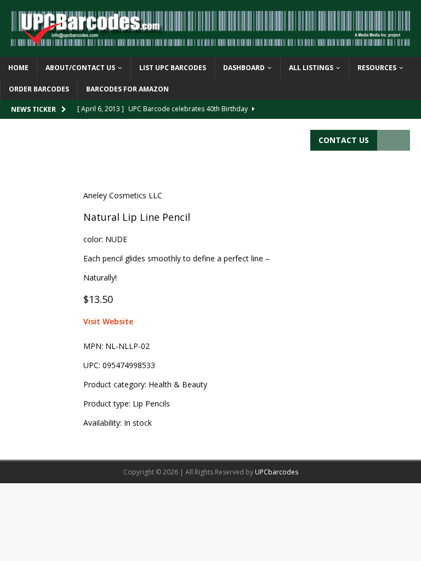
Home (18, 67)
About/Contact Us (80, 67)
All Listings (311, 67)
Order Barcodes (39, 89)
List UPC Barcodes (172, 67)
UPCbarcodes (276, 472)
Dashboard (244, 67)
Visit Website (108, 321)
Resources (376, 67)
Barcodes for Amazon (127, 89)
